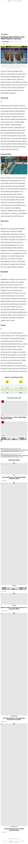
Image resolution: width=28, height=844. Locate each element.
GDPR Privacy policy (14, 842)
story (2, 415)
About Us (17, 841)
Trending (2, 401)
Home (4, 841)
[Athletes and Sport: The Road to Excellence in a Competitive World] (14, 599)
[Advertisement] (14, 17)
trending (3, 435)
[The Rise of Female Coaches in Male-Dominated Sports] (14, 775)
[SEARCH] (26, 1)
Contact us (22, 841)
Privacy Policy (10, 841)
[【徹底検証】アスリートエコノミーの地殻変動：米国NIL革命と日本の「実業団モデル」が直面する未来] (14, 429)
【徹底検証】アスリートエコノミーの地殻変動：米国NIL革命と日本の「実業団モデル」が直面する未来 (13, 439)
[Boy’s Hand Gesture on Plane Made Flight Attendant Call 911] (14, 408)
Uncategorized (14, 826)
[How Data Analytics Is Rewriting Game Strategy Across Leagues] (14, 664)
